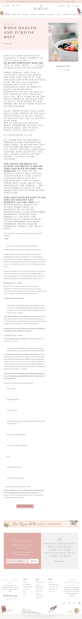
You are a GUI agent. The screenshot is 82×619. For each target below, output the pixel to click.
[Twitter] (68, 70)
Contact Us (38, 597)
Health (6, 24)
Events (24, 591)
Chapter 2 (22, 1)
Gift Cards (6, 5)
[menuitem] (7, 14)
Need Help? (16, 5)
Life (11, 24)
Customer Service (40, 582)
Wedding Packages (53, 584)
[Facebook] (62, 70)
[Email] (59, 70)
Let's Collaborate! (53, 586)
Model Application (53, 588)
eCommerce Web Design (49, 615)
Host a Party (52, 591)
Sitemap (49, 617)
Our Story (25, 582)
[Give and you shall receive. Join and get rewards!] (41, 523)
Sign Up (34, 561)
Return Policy (39, 588)
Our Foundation (27, 584)
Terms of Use (42, 617)
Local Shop (26, 588)
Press (24, 593)
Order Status (39, 591)
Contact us (10, 598)
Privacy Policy (34, 617)
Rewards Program (27, 586)
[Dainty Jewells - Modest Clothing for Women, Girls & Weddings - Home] (41, 7)
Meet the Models (40, 595)
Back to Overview (25, 506)
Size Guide (38, 593)
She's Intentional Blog (72, 582)
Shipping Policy (39, 586)
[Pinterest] (65, 70)
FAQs (37, 584)
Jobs (24, 595)
